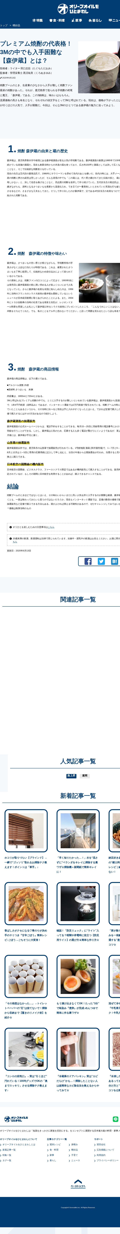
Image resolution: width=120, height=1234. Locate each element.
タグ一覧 (6, 1160)
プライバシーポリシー (108, 1160)
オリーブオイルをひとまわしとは (18, 1144)
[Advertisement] (48, 677)
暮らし (53, 1160)
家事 (52, 1155)
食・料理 (54, 1150)
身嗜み (74, 1144)
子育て (74, 1155)
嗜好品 (74, 1150)
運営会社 (101, 1144)
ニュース (75, 1160)
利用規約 (101, 1155)
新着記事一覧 (9, 1150)
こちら (51, 527)
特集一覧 (6, 1155)
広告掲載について (105, 1150)
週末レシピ (55, 1144)
